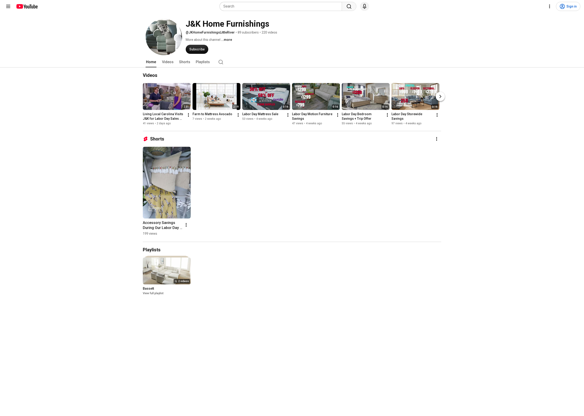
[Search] (349, 6)
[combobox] (282, 6)
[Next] (440, 96)
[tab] (151, 62)
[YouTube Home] (27, 6)
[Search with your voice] (364, 6)
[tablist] (292, 62)
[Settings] (549, 6)
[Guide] (8, 6)
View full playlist (153, 293)
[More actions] (188, 115)
